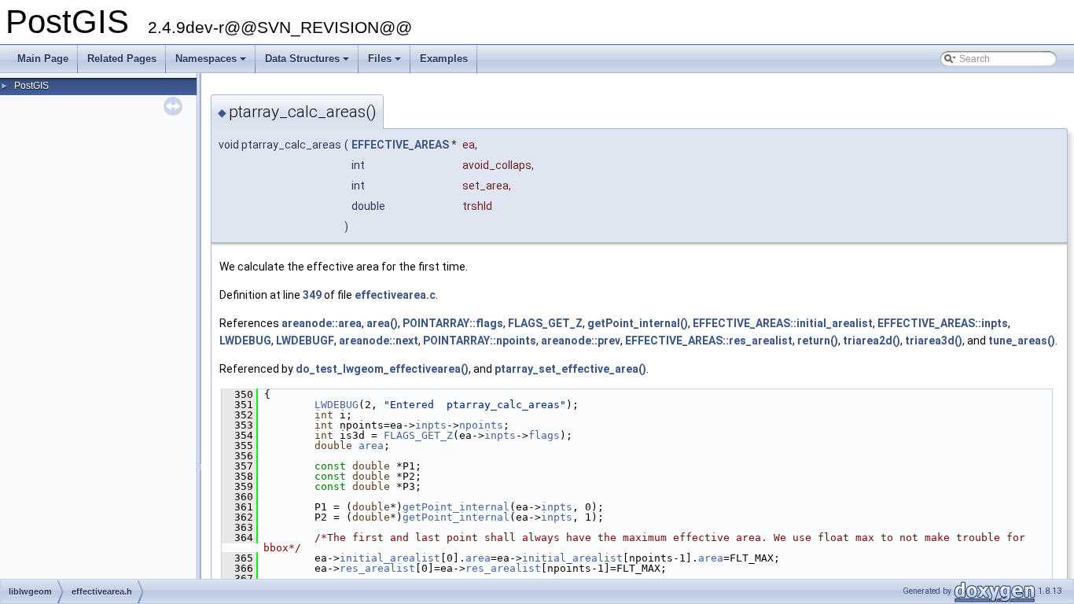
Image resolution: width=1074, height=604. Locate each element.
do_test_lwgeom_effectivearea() (382, 369)
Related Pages (121, 58)
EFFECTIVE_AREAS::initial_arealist (783, 323)
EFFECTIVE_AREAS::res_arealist (709, 340)
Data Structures (308, 63)
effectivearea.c (395, 295)
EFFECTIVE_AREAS (400, 144)
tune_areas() (1021, 340)
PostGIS (31, 85)
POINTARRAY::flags (453, 323)
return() (817, 340)
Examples (444, 58)
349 (312, 295)
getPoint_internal (456, 507)
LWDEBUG (245, 340)
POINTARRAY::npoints (479, 340)
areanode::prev (580, 340)
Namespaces (211, 63)
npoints (481, 425)
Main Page (42, 58)
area (371, 445)
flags (544, 435)
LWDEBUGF (305, 340)
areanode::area (321, 323)
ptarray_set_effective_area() (570, 369)
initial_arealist (390, 558)
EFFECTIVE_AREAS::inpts (942, 323)
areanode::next (378, 340)
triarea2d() (871, 340)
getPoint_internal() (637, 323)
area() (382, 323)
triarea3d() (933, 340)
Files (385, 63)
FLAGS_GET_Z (545, 323)
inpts (431, 425)
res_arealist (377, 568)
